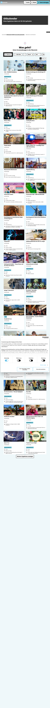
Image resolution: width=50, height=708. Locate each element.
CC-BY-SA (23, 143)
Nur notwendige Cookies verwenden (25, 369)
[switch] (19, 360)
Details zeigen (43, 365)
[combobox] (24, 54)
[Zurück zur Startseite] (4, 2)
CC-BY (45, 70)
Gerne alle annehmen (40, 369)
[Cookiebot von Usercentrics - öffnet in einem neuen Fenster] (43, 337)
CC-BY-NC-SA (22, 70)
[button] (18, 54)
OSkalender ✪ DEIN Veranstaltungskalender (15, 34)
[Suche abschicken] (24, 54)
